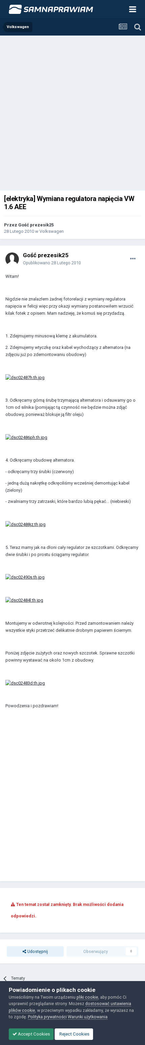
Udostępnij (37, 951)
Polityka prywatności (47, 1016)
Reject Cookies (73, 1034)
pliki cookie (87, 997)
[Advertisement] (72, 111)
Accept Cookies (33, 1034)
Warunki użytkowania (88, 1016)
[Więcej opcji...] (133, 259)
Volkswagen (51, 231)
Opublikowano (52, 262)
